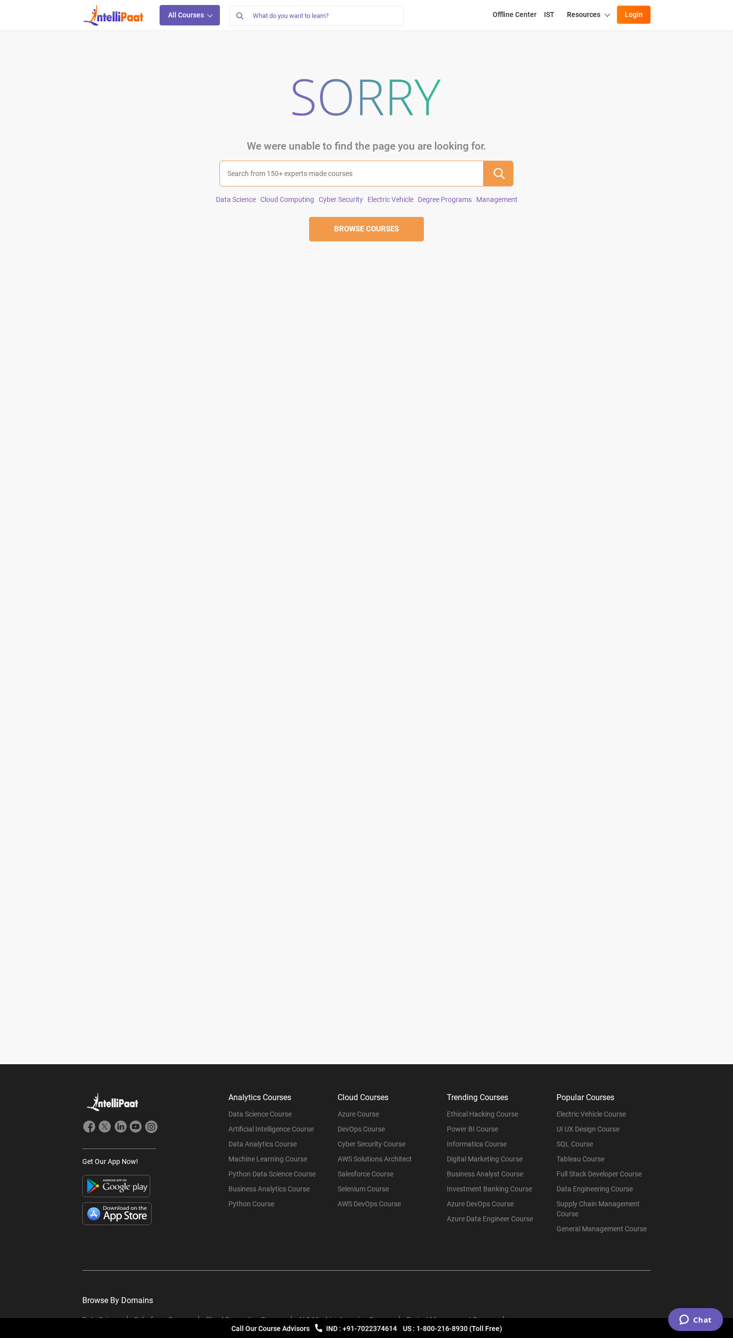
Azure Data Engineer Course (490, 1219)
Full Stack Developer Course (599, 1174)
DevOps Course (361, 1129)
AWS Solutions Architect (375, 1159)
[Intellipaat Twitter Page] (105, 1128)
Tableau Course (580, 1159)
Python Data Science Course (272, 1174)
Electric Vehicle (390, 199)
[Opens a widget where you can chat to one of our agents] (695, 1320)
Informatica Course (477, 1144)
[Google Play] (116, 1186)
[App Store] (117, 1213)
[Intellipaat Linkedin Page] (120, 1128)
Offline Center (515, 14)
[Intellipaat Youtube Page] (136, 1128)
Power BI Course (472, 1129)
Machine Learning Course (267, 1159)
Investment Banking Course (489, 1189)
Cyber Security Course (371, 1144)
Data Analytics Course (262, 1144)
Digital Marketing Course (485, 1159)
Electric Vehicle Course (591, 1114)
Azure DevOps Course (480, 1204)
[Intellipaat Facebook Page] (89, 1128)
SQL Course (574, 1144)
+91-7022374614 (370, 1329)
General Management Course (601, 1229)
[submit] (498, 173)
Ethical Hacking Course (482, 1114)
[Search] (239, 15)
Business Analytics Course (269, 1189)
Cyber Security (341, 199)
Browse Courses (366, 228)
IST (549, 14)
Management (497, 199)
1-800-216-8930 (442, 1329)
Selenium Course (363, 1189)
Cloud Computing (287, 199)
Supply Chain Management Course (598, 1209)
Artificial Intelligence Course (271, 1129)
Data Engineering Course (594, 1189)
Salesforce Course (365, 1174)
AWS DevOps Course (369, 1204)
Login (634, 14)
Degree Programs (445, 199)
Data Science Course (260, 1114)
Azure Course (358, 1114)
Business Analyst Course (485, 1174)
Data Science (236, 199)
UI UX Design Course (587, 1129)
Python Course (251, 1204)
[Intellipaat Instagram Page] (151, 1128)
